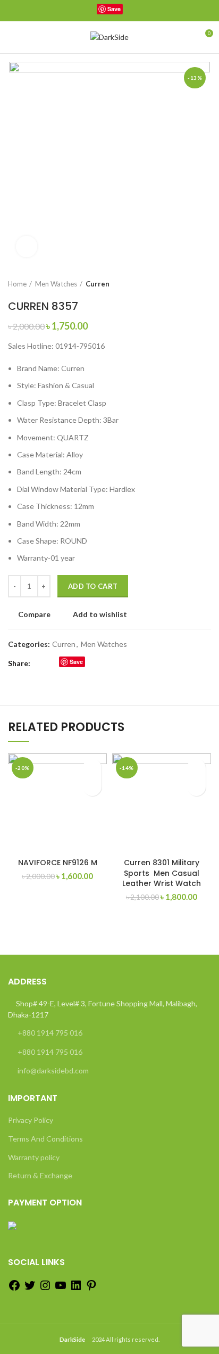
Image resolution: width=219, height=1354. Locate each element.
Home (17, 284)
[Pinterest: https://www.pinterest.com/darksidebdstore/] (91, 1288)
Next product (205, 283)
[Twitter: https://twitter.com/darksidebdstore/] (29, 1288)
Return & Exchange (40, 1175)
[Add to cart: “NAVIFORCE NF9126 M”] (92, 786)
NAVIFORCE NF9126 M (57, 862)
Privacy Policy (30, 1120)
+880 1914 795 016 (50, 1032)
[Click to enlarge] (26, 246)
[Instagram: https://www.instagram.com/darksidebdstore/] (45, 1288)
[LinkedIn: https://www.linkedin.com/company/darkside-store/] (76, 1288)
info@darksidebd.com (53, 1070)
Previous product (184, 283)
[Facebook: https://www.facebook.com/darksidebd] (14, 1288)
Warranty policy (34, 1157)
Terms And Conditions (45, 1138)
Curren (98, 284)
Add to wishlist (100, 614)
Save (114, 9)
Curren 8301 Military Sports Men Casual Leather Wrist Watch (161, 873)
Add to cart (92, 586)
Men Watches (56, 284)
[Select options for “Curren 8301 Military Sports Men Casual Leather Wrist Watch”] (196, 786)
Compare (34, 614)
